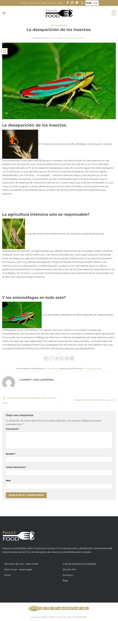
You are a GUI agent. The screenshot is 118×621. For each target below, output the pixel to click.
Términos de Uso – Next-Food (21, 564)
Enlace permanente (92, 369)
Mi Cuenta (34, 3)
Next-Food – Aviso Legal (18, 569)
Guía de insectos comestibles (79, 564)
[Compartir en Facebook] (51, 358)
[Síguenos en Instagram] (72, 2)
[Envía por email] (61, 358)
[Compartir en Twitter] (56, 358)
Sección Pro (69, 569)
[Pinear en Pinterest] (66, 358)
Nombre (11, 454)
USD (95, 3)
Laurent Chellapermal (73, 38)
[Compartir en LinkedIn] (72, 358)
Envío (7, 575)
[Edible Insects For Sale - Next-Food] (59, 13)
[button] (4, 13)
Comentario (13, 429)
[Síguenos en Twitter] (76, 2)
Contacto (23, 3)
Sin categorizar (59, 25)
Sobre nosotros (48, 3)
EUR (88, 3)
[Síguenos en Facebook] (67, 2)
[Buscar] (82, 3)
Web (8, 480)
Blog (59, 3)
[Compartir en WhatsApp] (46, 358)
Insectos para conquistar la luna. (92, 400)
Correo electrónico (16, 467)
